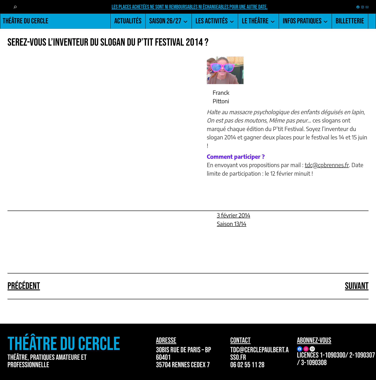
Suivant (357, 286)
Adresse (166, 340)
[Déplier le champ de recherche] (15, 7)
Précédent (23, 286)
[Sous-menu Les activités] (232, 21)
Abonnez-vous (314, 340)
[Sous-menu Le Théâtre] (272, 21)
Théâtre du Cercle (25, 21)
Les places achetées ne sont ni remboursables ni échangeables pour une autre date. (189, 7)
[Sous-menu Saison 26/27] (185, 21)
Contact (240, 340)
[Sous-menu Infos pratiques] (325, 21)
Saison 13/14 (231, 223)
